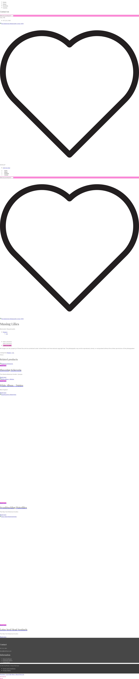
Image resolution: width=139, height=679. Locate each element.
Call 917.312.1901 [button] (7, 345)
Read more (3, 365)
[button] (7, 341)
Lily (7, 334)
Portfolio (5, 6)
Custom (5, 7)
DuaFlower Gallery (7, 660)
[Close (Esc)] (5, 676)
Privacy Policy (7, 670)
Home (4, 2)
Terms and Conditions (9, 668)
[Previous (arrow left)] (0, 678)
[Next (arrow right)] (2, 678)
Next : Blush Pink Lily (18, 674)
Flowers (5, 332)
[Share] (3, 676)
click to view (6, 168)
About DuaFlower (7, 659)
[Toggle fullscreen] (2, 676)
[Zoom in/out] (0, 676)
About (4, 4)
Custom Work (6, 662)
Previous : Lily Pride (6, 674)
